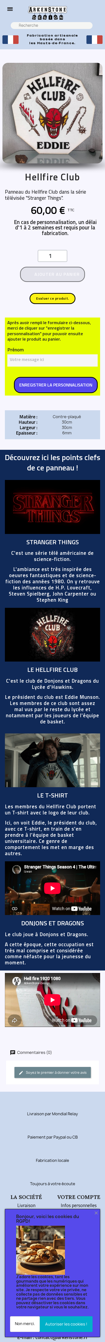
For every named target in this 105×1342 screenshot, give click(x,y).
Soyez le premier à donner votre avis (56, 1072)
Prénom (15, 350)
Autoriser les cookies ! (66, 1324)
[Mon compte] (96, 13)
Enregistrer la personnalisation (55, 385)
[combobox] (52, 25)
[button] (10, 9)
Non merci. (25, 1323)
